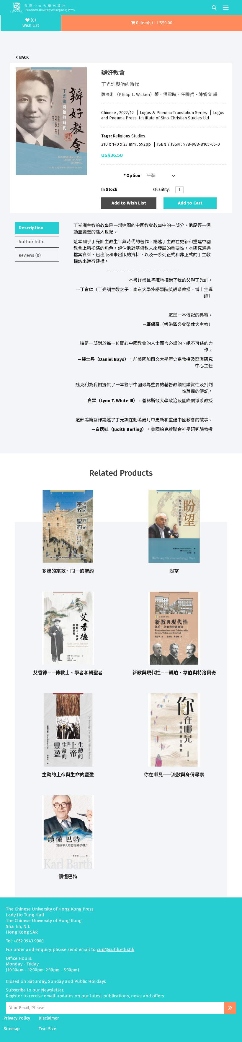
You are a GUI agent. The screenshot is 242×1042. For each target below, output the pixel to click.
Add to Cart (190, 203)
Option (133, 175)
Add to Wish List (129, 203)
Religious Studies (129, 136)
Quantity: (161, 189)
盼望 (174, 571)
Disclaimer (49, 1018)
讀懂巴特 (67, 876)
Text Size (47, 1028)
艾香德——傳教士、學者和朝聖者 (68, 673)
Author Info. (31, 241)
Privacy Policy (17, 1018)
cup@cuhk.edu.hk (115, 949)
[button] (152, 23)
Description (31, 228)
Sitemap (12, 1028)
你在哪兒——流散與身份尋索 (174, 775)
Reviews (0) (30, 255)
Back (24, 57)
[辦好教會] (51, 119)
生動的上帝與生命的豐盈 (68, 775)
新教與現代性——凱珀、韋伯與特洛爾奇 (174, 673)
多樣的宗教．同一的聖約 (68, 571)
